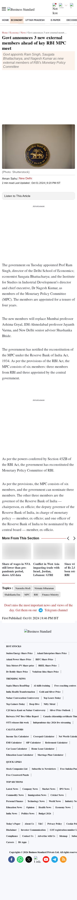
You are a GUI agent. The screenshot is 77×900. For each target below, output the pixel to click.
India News (11, 813)
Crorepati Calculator (43, 736)
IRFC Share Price (44, 659)
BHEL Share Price (47, 665)
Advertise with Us (46, 836)
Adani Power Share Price (18, 659)
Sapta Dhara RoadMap (17, 685)
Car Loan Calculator (16, 748)
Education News (14, 807)
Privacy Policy (54, 823)
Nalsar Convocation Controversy (22, 698)
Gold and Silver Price (50, 691)
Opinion (30, 807)
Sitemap (63, 836)
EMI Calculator (14, 742)
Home (5, 20)
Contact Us (27, 836)
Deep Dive (34, 704)
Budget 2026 (45, 813)
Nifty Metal (49, 704)
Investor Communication (33, 829)
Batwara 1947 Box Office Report (22, 716)
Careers (10, 842)
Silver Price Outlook (60, 710)
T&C (40, 823)
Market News (48, 789)
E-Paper (55, 20)
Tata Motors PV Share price (20, 665)
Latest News (12, 789)
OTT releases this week (17, 722)
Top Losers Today (52, 698)
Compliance (12, 836)
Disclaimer (11, 829)
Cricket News (57, 795)
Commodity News (15, 795)
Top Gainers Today (15, 704)
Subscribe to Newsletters (44, 768)
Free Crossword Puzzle (17, 775)
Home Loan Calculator (42, 748)
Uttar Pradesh (35, 20)
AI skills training (42, 685)
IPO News (64, 789)
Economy (17, 20)
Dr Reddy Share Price (17, 671)
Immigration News (37, 795)
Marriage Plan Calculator (50, 754)
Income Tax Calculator (17, 736)
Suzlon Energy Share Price (19, 653)
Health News (45, 807)
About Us (29, 823)
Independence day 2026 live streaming (52, 722)
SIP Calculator (33, 742)
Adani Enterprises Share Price (52, 653)
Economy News (62, 807)
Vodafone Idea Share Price (45, 671)
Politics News (27, 813)
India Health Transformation (20, 691)
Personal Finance (14, 801)
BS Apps (22, 842)
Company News (30, 789)
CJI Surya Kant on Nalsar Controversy (26, 710)
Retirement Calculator (56, 742)
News (23, 32)
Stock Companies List (17, 768)
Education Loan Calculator (19, 754)
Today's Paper (13, 823)
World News (55, 801)
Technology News (36, 801)
